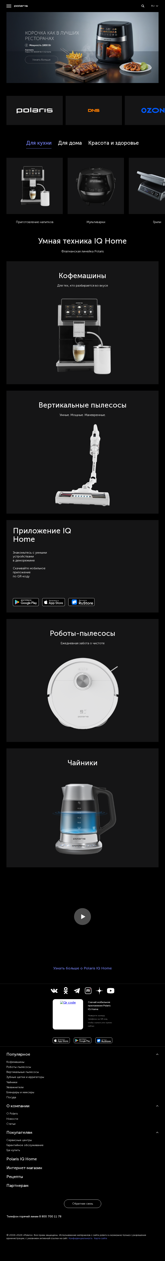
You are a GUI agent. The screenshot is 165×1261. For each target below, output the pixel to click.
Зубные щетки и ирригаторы (25, 1077)
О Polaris (12, 1113)
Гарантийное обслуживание (24, 1145)
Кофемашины (15, 1062)
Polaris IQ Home (21, 1159)
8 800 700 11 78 (50, 1216)
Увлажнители (15, 1087)
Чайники (11, 1082)
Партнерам (17, 1185)
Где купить (13, 1150)
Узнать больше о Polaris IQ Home (82, 968)
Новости (12, 1119)
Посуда (11, 1097)
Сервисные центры (19, 1140)
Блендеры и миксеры (20, 1092)
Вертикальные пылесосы (22, 1072)
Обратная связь (82, 1203)
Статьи (10, 1124)
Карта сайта (100, 1238)
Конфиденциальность (80, 1238)
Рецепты (14, 1176)
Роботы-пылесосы (18, 1067)
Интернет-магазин (24, 1167)
